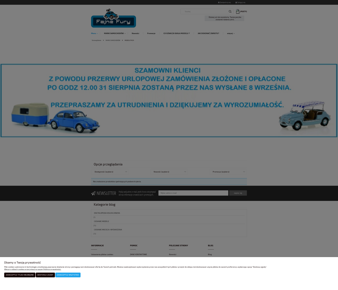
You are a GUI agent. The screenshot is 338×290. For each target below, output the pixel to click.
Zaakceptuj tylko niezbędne (20, 275)
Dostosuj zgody (45, 275)
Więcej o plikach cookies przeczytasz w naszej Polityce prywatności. (32, 269)
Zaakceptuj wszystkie (68, 275)
